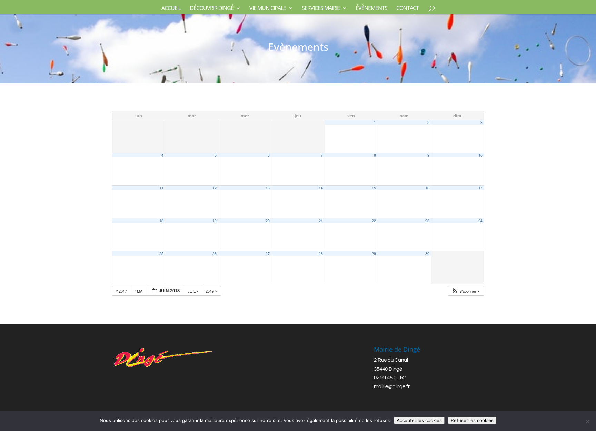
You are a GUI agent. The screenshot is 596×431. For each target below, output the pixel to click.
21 (321, 220)
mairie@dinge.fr (392, 386)
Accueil (171, 9)
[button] (466, 291)
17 (480, 187)
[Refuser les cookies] (587, 421)
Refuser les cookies (472, 420)
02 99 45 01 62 (390, 377)
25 (161, 253)
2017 (123, 291)
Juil (192, 291)
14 (321, 187)
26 (214, 253)
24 (480, 220)
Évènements (371, 9)
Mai (140, 291)
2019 (210, 291)
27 (268, 253)
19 (214, 220)
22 (374, 220)
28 (321, 253)
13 (268, 187)
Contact (407, 9)
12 (214, 187)
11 (161, 187)
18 (161, 220)
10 (480, 155)
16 (427, 187)
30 (427, 253)
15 (374, 187)
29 (374, 253)
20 (268, 220)
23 (427, 220)
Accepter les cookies (419, 420)
